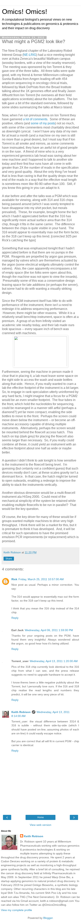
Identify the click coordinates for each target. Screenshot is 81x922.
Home (40, 817)
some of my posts (43, 123)
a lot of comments (35, 119)
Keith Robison (21, 712)
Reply (14, 617)
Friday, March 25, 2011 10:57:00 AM (41, 579)
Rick (14, 579)
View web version (40, 824)
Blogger (48, 917)
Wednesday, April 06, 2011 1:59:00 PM (49, 630)
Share (9, 558)
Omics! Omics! (24, 11)
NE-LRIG (29, 54)
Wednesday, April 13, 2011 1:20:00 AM (54, 661)
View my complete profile (16, 910)
